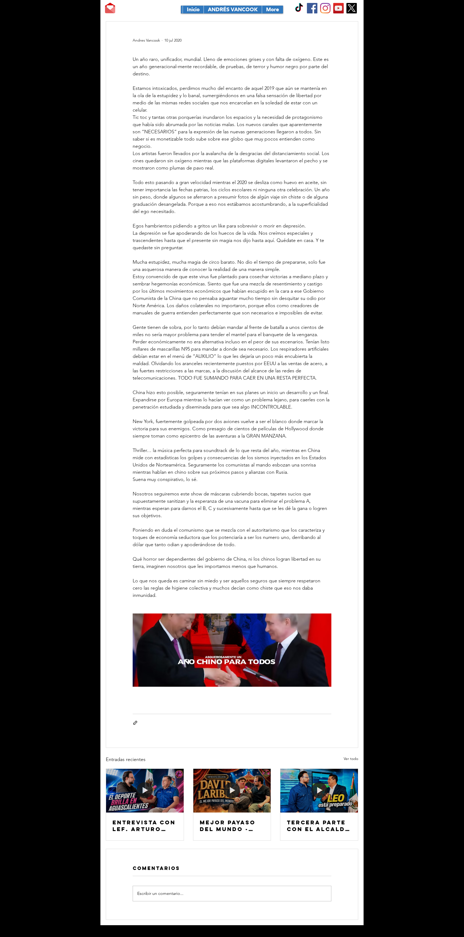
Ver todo (351, 758)
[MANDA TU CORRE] (110, 8)
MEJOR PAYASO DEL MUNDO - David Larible (228, 825)
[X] (351, 8)
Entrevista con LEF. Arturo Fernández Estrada (144, 825)
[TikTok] (299, 8)
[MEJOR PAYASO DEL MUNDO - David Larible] (232, 790)
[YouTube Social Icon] (338, 8)
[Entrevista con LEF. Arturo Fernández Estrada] (145, 790)
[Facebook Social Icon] (312, 8)
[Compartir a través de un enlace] (135, 722)
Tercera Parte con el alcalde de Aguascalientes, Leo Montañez (318, 825)
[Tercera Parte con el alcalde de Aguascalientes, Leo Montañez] (319, 790)
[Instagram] (325, 8)
